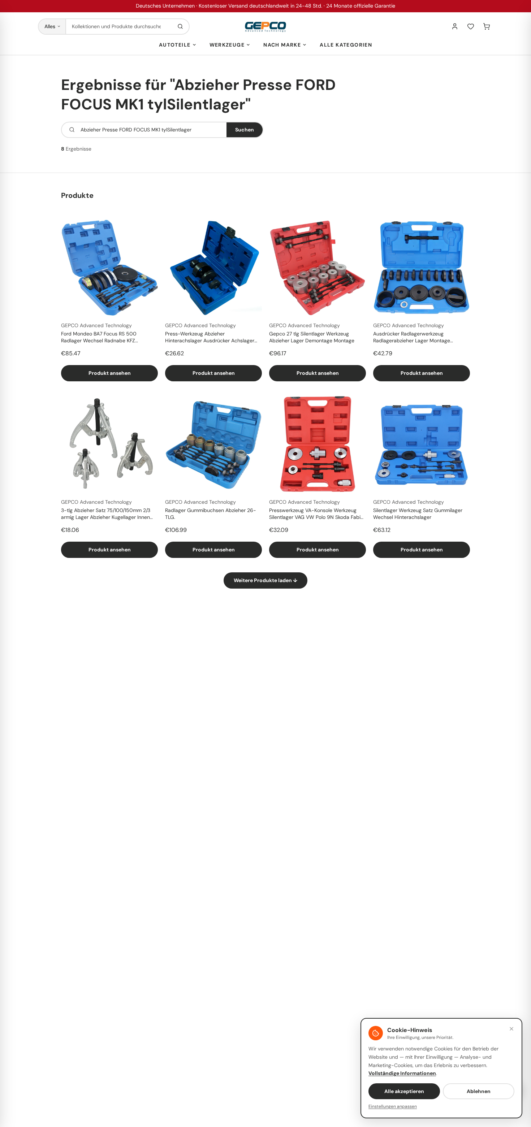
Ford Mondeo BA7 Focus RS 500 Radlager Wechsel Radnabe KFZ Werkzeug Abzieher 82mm (99, 337)
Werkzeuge (227, 45)
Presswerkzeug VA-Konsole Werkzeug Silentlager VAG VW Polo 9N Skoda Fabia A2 (316, 514)
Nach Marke (282, 45)
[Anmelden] (454, 26)
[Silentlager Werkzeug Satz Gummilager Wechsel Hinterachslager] (421, 444)
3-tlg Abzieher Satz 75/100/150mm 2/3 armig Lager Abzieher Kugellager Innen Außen (105, 514)
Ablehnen (479, 1091)
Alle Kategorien (346, 45)
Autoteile (175, 45)
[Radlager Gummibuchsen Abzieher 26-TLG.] (213, 444)
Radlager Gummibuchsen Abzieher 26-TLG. (210, 513)
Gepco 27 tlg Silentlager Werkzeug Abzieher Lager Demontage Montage (311, 337)
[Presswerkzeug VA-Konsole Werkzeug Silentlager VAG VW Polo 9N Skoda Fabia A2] (317, 444)
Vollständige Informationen (402, 1073)
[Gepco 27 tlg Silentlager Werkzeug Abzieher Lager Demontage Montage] (317, 267)
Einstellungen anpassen (392, 1106)
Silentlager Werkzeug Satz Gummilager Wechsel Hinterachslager (417, 513)
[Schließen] (511, 1029)
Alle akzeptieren (404, 1091)
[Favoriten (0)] (470, 26)
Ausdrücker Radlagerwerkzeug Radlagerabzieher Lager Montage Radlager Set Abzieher (411, 337)
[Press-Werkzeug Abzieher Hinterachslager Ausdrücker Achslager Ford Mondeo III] (213, 267)
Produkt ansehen (109, 373)
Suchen (244, 129)
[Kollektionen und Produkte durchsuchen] (180, 26)
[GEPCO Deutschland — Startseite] (265, 26)
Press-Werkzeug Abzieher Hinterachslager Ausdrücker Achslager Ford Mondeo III (209, 337)
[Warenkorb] (486, 26)
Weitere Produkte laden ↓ (265, 580)
